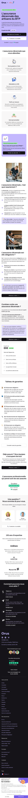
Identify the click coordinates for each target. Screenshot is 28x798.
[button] (5, 774)
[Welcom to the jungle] (8, 637)
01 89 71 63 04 (9, 596)
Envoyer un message (11, 616)
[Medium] (5, 637)
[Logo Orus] (4, 2)
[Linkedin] (2, 637)
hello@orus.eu (9, 607)
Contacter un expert (10, 625)
